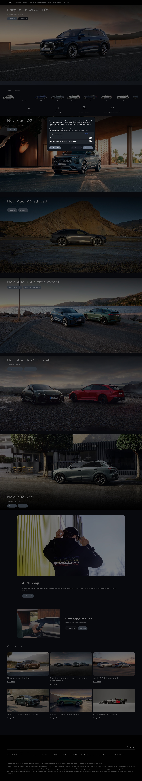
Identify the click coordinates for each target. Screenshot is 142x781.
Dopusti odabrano (76, 147)
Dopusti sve (88, 147)
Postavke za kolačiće (55, 147)
